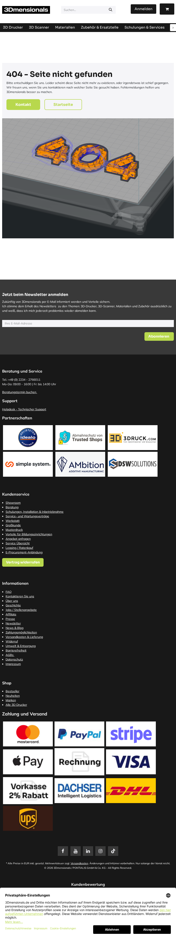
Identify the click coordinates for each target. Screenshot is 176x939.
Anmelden (143, 9)
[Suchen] (110, 10)
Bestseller (12, 691)
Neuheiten (13, 696)
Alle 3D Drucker (16, 705)
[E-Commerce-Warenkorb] (167, 9)
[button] (159, 336)
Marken (11, 700)
